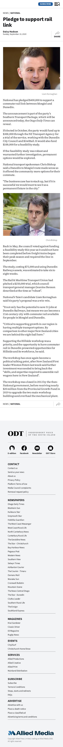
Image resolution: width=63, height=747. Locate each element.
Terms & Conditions (16, 687)
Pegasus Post (13, 551)
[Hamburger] (57, 4)
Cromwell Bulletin (16, 583)
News (5, 13)
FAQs (10, 694)
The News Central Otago (18, 591)
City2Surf (12, 644)
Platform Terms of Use (17, 484)
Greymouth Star (15, 516)
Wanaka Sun (13, 579)
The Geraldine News (16, 539)
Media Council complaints (19, 487)
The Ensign (13, 606)
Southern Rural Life (16, 602)
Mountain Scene (15, 587)
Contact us (12, 468)
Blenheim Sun (14, 508)
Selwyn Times (14, 563)
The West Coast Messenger (19, 523)
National (15, 13)
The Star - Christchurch (18, 543)
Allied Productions (16, 658)
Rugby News (13, 634)
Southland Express (16, 610)
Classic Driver (14, 626)
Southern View (14, 559)
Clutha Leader (14, 598)
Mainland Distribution (17, 670)
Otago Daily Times (16, 504)
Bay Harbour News (16, 547)
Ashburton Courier (16, 567)
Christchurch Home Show (19, 648)
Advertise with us (15, 705)
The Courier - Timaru (17, 571)
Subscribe (45, 4)
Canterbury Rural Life (17, 535)
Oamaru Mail (13, 575)
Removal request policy (18, 491)
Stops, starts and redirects (19, 690)
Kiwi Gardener (14, 623)
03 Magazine (13, 630)
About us (12, 476)
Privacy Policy (14, 480)
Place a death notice (17, 708)
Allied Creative (14, 662)
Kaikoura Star (14, 512)
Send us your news (16, 472)
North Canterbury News (18, 531)
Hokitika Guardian (16, 519)
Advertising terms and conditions (22, 716)
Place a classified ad (17, 712)
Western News (14, 555)
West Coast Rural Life (17, 527)
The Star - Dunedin (16, 594)
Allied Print (12, 666)
